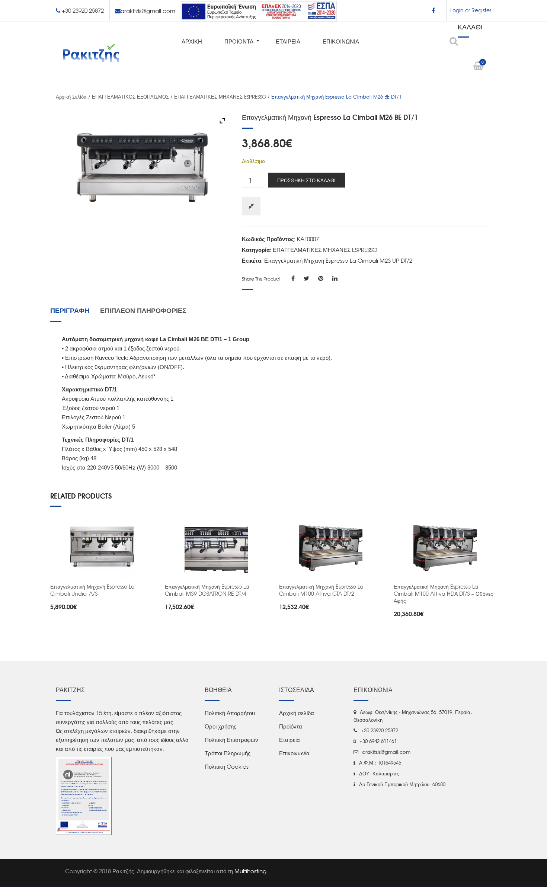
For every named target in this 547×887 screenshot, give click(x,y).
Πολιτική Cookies (227, 766)
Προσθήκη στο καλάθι (306, 180)
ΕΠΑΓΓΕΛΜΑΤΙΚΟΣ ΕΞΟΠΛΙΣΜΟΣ (130, 96)
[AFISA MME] (84, 795)
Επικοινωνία (294, 753)
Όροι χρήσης (220, 726)
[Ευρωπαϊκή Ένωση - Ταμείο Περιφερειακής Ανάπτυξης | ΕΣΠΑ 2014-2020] (258, 10)
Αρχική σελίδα (71, 96)
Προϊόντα (290, 726)
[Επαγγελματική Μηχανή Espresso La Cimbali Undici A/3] (102, 547)
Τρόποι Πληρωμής (227, 753)
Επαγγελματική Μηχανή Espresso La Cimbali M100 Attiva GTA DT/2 (321, 590)
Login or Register (470, 10)
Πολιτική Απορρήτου (230, 713)
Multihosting (250, 871)
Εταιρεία (289, 740)
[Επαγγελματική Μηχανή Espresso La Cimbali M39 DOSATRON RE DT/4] (216, 547)
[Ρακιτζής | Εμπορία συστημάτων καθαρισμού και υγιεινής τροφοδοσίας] (91, 52)
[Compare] (251, 206)
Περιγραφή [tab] (69, 310)
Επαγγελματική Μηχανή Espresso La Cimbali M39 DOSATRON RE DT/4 (207, 590)
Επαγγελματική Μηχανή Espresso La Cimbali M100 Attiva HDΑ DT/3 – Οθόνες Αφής (443, 593)
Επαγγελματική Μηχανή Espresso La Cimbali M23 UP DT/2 (338, 260)
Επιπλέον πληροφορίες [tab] (143, 310)
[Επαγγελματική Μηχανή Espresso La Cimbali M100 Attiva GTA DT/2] (331, 547)
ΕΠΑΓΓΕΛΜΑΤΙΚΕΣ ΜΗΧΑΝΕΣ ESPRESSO (220, 96)
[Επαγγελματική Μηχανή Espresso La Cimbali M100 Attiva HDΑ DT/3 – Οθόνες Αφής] (445, 547)
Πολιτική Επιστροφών (231, 740)
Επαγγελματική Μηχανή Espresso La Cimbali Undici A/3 (92, 590)
